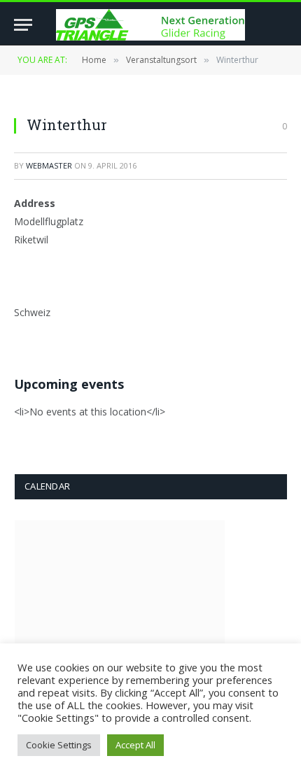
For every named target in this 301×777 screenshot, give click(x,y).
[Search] (280, 25)
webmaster (49, 165)
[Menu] (23, 25)
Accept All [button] (135, 745)
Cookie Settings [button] (59, 745)
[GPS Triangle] (150, 25)
